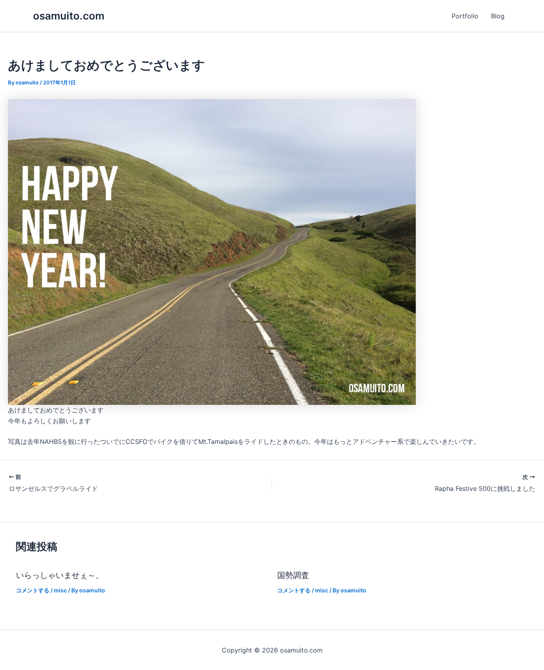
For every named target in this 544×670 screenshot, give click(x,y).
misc (60, 590)
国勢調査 (293, 575)
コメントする (32, 590)
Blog (498, 16)
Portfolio (465, 16)
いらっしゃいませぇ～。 (60, 575)
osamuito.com (68, 16)
